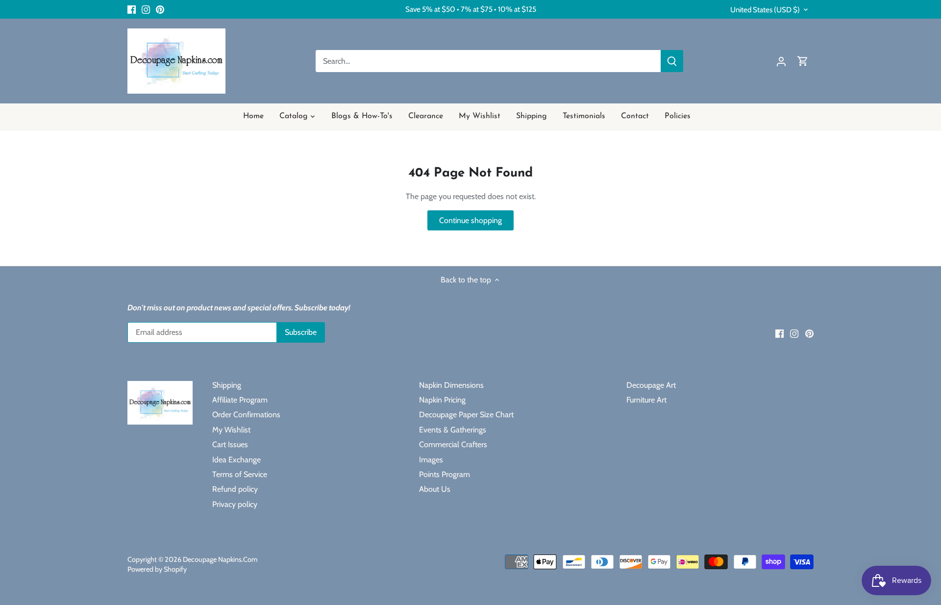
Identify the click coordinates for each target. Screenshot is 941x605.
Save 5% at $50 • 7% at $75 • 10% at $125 (470, 9)
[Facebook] (131, 9)
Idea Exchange (236, 459)
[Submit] (672, 61)
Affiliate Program (240, 399)
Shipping (226, 385)
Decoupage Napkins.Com (220, 559)
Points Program (444, 474)
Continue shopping (470, 220)
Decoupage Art (651, 385)
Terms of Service (239, 474)
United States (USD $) (765, 9)
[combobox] (488, 61)
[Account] (781, 61)
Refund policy (235, 489)
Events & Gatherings (452, 429)
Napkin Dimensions (451, 385)
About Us (434, 489)
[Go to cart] (803, 61)
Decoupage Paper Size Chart (466, 414)
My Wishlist (231, 429)
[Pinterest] (160, 9)
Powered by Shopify (157, 569)
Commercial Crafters (453, 444)
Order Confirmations (246, 414)
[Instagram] (146, 9)
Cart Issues (230, 444)
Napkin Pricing (442, 399)
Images (431, 459)
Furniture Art (646, 399)
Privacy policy (234, 504)
